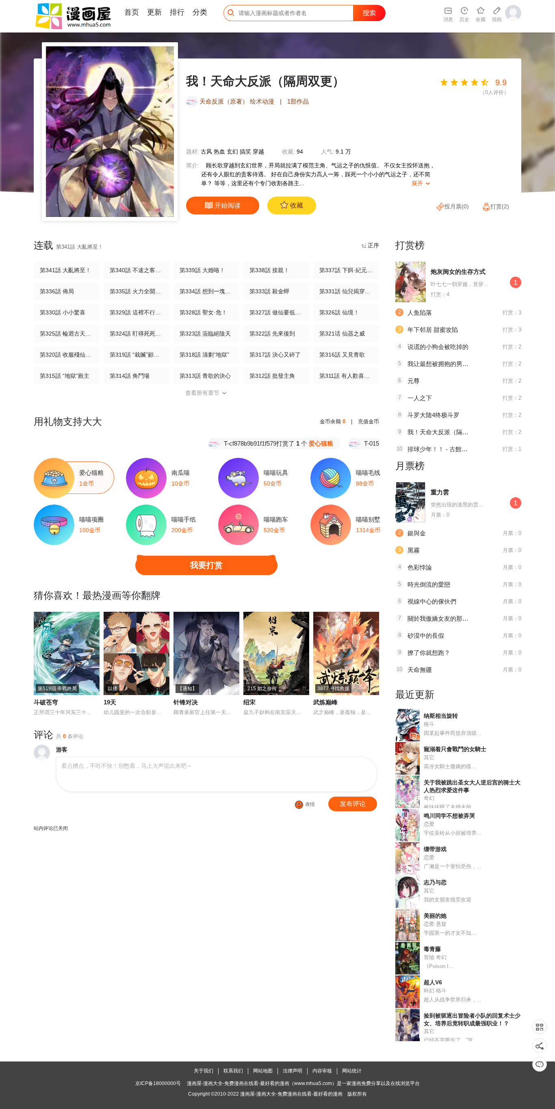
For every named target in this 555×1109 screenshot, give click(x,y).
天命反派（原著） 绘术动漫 (236, 101)
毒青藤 (432, 949)
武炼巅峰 (325, 702)
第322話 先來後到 (272, 333)
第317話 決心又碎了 (275, 354)
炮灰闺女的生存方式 (458, 271)
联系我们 (233, 1071)
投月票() (456, 206)
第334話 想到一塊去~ (206, 291)
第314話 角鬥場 (130, 376)
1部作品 (298, 101)
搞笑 (245, 151)
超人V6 (433, 982)
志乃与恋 (435, 882)
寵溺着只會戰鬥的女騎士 (455, 749)
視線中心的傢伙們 (432, 601)
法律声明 (292, 1071)
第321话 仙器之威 (342, 333)
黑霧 (414, 550)
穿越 (258, 151)
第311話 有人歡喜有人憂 (346, 376)
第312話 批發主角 (272, 376)
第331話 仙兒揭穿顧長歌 (346, 291)
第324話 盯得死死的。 (136, 333)
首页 (131, 12)
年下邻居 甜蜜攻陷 (433, 329)
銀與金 (417, 533)
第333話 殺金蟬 (269, 291)
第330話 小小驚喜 (62, 312)
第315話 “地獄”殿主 (64, 376)
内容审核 (322, 1071)
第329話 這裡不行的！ (136, 312)
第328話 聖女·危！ (203, 312)
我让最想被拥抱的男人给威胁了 (450, 363)
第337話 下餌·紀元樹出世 (346, 270)
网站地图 (263, 1071)
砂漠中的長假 (426, 635)
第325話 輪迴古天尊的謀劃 (66, 333)
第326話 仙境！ (339, 312)
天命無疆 (420, 669)
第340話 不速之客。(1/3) (136, 270)
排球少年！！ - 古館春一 (441, 449)
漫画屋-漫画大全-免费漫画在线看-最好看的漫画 (291, 1094)
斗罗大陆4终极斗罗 (434, 415)
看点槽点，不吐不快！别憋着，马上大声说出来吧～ (126, 765)
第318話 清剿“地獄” (204, 354)
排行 (177, 12)
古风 (206, 151)
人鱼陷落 (420, 312)
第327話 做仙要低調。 (276, 312)
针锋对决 (185, 702)
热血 (219, 151)
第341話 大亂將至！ (65, 270)
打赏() (499, 206)
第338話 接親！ (269, 270)
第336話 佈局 (57, 291)
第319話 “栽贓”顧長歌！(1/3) (136, 354)
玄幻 (232, 151)
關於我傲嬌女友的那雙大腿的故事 (453, 618)
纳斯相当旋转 (441, 716)
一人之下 (420, 397)
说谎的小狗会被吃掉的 (438, 346)
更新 (154, 12)
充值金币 (368, 421)
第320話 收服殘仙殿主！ (66, 354)
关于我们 (203, 1071)
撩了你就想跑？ (429, 652)
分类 (200, 12)
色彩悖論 (420, 567)
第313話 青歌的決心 (205, 376)
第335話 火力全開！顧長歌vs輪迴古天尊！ (136, 291)
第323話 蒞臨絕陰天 (205, 333)
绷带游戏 (435, 849)
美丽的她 (435, 915)
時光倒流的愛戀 (429, 584)
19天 (110, 702)
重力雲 (440, 492)
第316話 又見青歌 (342, 354)
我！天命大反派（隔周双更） (447, 432)
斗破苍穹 (46, 702)
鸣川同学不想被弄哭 (449, 815)
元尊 (414, 380)
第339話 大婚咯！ (202, 270)
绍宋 (249, 702)
